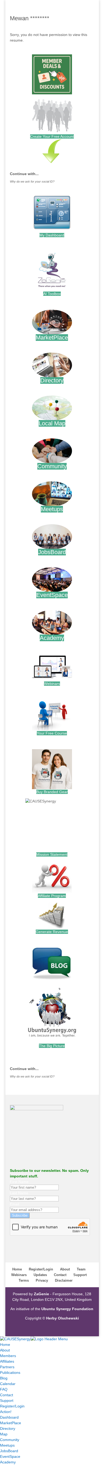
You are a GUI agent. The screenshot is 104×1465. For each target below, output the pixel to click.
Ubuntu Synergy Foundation (67, 1309)
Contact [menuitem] (6, 1395)
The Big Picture (52, 1046)
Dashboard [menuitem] (9, 1417)
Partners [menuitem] (7, 1367)
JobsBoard (52, 552)
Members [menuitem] (8, 1356)
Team (81, 1269)
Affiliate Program (52, 896)
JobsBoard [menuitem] (9, 1451)
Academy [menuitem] (8, 1462)
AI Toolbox (52, 294)
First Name (19, 1182)
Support (80, 1275)
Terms (24, 1280)
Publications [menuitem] (10, 1372)
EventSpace (52, 595)
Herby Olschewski (62, 1318)
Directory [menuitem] (7, 1428)
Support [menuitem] (6, 1400)
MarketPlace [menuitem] (10, 1423)
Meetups (52, 509)
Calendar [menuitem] (7, 1384)
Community (52, 466)
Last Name (19, 1193)
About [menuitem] (5, 1350)
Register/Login (41, 1269)
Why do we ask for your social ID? (32, 181)
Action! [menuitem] (5, 1412)
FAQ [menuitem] (3, 1389)
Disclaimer (64, 1280)
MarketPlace (52, 337)
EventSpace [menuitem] (10, 1456)
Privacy (42, 1280)
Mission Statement (51, 854)
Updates (40, 1275)
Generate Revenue (52, 932)
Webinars (52, 683)
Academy (52, 638)
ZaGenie (41, 1294)
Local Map (52, 423)
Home (17, 1269)
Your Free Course (52, 733)
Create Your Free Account (52, 136)
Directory (51, 380)
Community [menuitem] (9, 1440)
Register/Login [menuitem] (12, 1406)
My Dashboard (51, 235)
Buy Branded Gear (52, 792)
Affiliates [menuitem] (7, 1361)
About (65, 1269)
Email (14, 1204)
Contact (60, 1275)
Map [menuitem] (3, 1434)
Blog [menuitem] (3, 1378)
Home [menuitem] (5, 1344)
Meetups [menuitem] (7, 1445)
